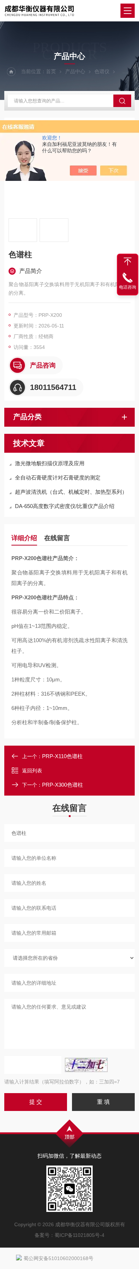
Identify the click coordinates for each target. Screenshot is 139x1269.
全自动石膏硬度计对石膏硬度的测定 (58, 477)
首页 (51, 71)
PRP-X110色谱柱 (62, 756)
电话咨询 (127, 287)
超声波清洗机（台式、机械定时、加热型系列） (71, 492)
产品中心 (75, 71)
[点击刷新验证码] (86, 1065)
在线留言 (57, 538)
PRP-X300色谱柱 (62, 785)
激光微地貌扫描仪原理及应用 (49, 463)
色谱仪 (101, 71)
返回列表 (32, 770)
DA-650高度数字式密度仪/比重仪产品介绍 (64, 506)
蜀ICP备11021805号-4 (79, 1235)
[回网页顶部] (128, 261)
